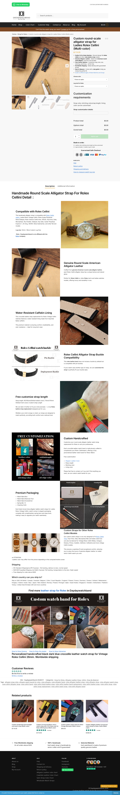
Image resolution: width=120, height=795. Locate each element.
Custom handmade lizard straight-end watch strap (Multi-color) (22, 725)
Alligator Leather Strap (73, 680)
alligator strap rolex (11, 682)
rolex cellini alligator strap (11, 684)
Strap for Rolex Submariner (57, 651)
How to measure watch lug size (84, 172)
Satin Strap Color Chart (45, 778)
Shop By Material (93, 680)
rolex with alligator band (76, 686)
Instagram (65, 764)
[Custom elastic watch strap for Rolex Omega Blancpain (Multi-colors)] (72, 711)
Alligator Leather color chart (47, 772)
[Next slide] (67, 65)
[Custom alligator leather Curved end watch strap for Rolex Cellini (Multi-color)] (97, 711)
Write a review (17, 676)
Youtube (65, 767)
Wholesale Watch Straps (45, 780)
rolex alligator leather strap (75, 682)
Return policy (78, 166)
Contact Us (41, 764)
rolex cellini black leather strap (44, 684)
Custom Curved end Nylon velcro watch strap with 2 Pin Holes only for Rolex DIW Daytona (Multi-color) (47, 726)
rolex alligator (46, 682)
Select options (23, 732)
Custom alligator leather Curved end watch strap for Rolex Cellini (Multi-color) (96, 726)
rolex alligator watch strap (109, 682)
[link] (94, 767)
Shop (14, 767)
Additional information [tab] (66, 186)
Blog (13, 764)
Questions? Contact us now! (109, 786)
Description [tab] (50, 186)
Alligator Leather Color (72, 461)
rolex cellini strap (106, 684)
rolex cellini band (27, 684)
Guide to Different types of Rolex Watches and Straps (89, 72)
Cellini (84, 680)
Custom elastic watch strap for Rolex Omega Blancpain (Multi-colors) (72, 725)
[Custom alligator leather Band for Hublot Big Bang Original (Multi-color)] (106, 38)
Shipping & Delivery (44, 767)
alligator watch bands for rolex (29, 682)
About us (15, 761)
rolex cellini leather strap (91, 684)
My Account (16, 770)
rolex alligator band (58, 682)
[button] (104, 24)
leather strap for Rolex (53, 590)
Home (14, 34)
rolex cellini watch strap (59, 686)
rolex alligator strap (92, 682)
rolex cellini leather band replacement (69, 684)
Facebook (65, 761)
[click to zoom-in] (41, 66)
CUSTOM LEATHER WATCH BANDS (99, 4)
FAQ (74, 163)
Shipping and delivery (81, 169)
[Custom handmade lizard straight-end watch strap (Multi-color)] (23, 711)
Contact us (64, 29)
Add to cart (94, 136)
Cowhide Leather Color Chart (47, 775)
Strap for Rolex (22, 34)
